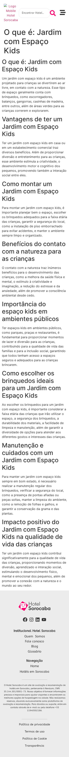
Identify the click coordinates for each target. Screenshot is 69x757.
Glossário (34, 651)
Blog (34, 646)
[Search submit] (53, 13)
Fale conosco (34, 641)
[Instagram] (31, 619)
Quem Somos (34, 636)
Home (34, 666)
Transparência (34, 745)
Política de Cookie (34, 738)
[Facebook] (25, 619)
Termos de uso (34, 731)
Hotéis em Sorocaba (34, 671)
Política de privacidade (34, 724)
